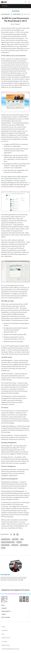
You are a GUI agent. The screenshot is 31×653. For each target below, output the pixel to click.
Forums (25, 524)
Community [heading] (4, 608)
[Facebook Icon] (14, 535)
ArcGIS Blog (4, 6)
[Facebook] (20, 597)
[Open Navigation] (29, 2)
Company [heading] (3, 614)
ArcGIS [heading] (3, 605)
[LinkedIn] (27, 597)
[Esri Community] (20, 600)
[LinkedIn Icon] (17, 535)
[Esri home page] (4, 2)
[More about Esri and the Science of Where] (4, 599)
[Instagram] (24, 600)
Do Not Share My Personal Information (10, 649)
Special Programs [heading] (5, 617)
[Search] (25, 2)
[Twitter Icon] (11, 535)
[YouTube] (27, 600)
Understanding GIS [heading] (5, 611)
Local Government (5, 14)
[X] (24, 597)
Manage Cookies (6, 645)
